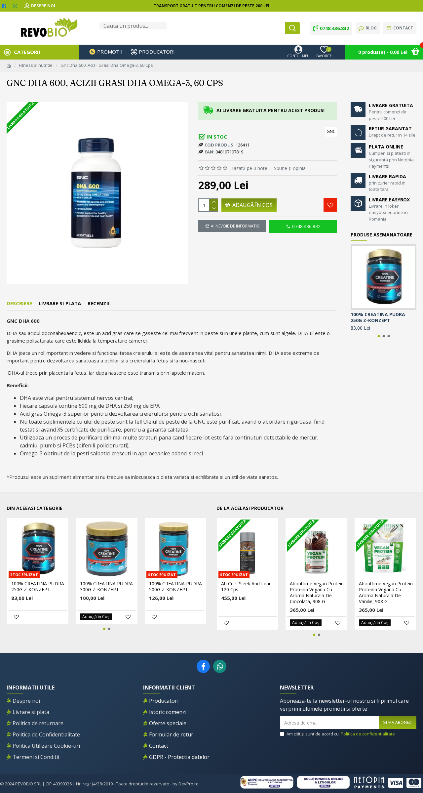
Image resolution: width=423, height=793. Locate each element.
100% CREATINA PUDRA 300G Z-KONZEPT (106, 587)
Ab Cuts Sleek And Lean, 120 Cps (247, 587)
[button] (378, 336)
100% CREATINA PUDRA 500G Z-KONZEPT (175, 587)
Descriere (19, 303)
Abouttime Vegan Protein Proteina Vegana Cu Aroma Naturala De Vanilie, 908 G (386, 593)
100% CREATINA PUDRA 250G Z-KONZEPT (378, 317)
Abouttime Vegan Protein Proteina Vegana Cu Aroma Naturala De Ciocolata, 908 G (317, 593)
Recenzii (99, 303)
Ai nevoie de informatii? (235, 226)
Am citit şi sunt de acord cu (341, 734)
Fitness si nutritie (36, 65)
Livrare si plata (60, 303)
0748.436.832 (306, 226)
